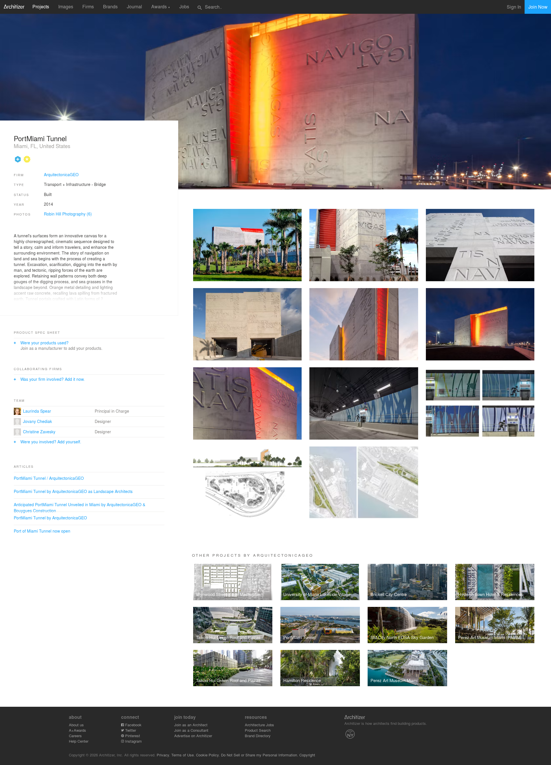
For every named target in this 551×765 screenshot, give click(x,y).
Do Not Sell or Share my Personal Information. (259, 755)
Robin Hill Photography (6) (68, 214)
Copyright (307, 755)
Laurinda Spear (37, 411)
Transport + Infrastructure (67, 184)
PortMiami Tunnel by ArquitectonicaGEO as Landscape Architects (73, 491)
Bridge (100, 184)
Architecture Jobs (259, 724)
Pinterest (132, 735)
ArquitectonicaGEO (61, 174)
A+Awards (77, 730)
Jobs (184, 6)
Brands (110, 6)
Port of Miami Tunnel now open (42, 531)
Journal (134, 6)
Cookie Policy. (208, 755)
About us (76, 724)
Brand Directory (258, 735)
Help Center (78, 741)
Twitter (130, 730)
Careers (75, 735)
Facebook (132, 724)
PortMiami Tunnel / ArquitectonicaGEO (49, 478)
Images (65, 6)
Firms (88, 6)
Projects (40, 6)
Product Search (258, 730)
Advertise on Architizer (193, 735)
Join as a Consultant (191, 730)
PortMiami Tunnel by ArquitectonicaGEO (50, 518)
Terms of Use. (183, 755)
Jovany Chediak (37, 421)
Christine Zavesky (39, 431)
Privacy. (163, 755)
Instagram (133, 741)
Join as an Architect (190, 724)
